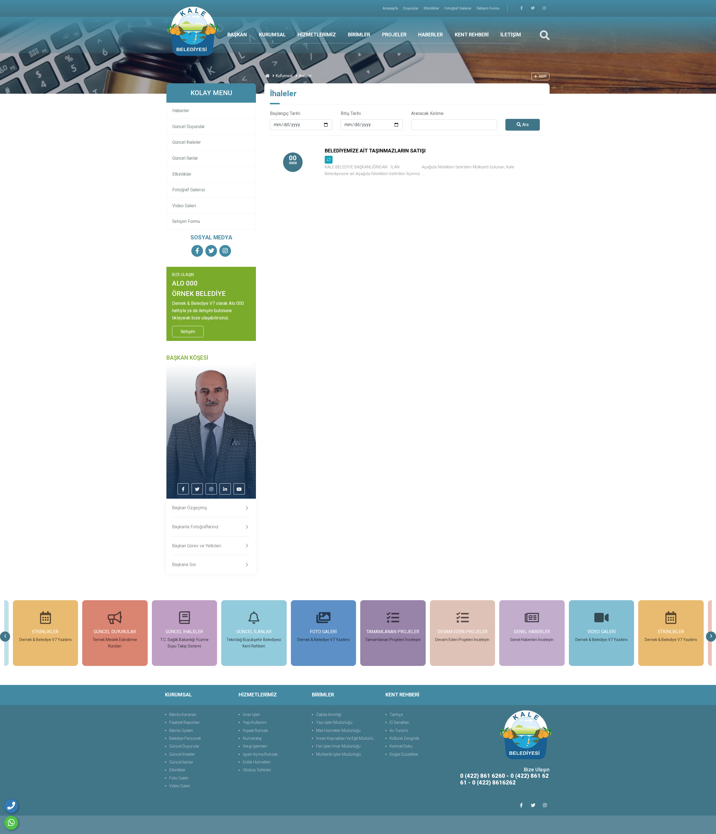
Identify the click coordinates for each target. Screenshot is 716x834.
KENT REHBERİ (472, 34)
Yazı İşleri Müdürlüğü (334, 722)
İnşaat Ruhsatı (255, 730)
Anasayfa (391, 8)
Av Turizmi (399, 730)
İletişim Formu (488, 8)
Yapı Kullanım (255, 722)
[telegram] (533, 8)
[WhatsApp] (11, 823)
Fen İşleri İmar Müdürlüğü (338, 746)
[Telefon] (11, 806)
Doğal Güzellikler (404, 754)
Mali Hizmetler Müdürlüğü (338, 730)
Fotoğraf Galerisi (458, 8)
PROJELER (394, 34)
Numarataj (252, 738)
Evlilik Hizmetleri (256, 762)
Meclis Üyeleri (181, 730)
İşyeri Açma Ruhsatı (260, 754)
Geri (543, 76)
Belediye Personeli (185, 738)
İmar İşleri (251, 714)
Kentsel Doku (401, 746)
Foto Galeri (179, 778)
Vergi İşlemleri (255, 746)
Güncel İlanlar (185, 158)
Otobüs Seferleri (257, 770)
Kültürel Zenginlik (404, 738)
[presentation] (5, 637)
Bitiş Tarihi (351, 113)
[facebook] (521, 8)
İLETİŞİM (510, 34)
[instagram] (544, 8)
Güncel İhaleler (186, 142)
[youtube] (239, 489)
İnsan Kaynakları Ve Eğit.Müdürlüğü (347, 738)
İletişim (188, 331)
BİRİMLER (359, 34)
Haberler (180, 110)
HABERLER (430, 34)
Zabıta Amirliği (328, 714)
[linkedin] (225, 489)
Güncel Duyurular (188, 126)
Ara (525, 124)
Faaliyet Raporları (184, 722)
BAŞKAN (237, 34)
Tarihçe (396, 714)
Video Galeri (184, 205)
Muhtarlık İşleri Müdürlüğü (338, 754)
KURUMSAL (272, 34)
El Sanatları (399, 722)
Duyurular (411, 8)
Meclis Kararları (183, 714)
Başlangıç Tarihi (285, 113)
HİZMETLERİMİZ (317, 34)
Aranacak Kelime (427, 113)
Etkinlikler (432, 8)
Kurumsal (284, 76)
